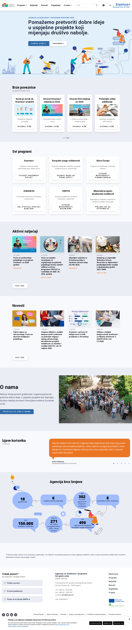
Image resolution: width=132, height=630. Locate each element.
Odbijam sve (107, 623)
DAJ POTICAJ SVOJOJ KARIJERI (29, 208)
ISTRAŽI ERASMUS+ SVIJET (29, 176)
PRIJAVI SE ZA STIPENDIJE (103, 208)
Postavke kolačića (95, 623)
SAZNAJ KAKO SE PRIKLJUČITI (66, 176)
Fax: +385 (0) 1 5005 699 (63, 592)
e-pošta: (64, 595)
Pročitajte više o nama (17, 412)
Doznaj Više (36, 126)
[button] (21, 5)
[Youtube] (7, 614)
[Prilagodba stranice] (103, 5)
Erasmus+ (58, 43)
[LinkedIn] (11, 614)
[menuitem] (33, 5)
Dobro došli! (38, 43)
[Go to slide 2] (117, 463)
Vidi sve (20, 286)
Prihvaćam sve (118, 623)
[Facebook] (3, 614)
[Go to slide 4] (125, 463)
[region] (66, 623)
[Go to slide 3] (121, 463)
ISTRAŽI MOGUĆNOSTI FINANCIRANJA (103, 175)
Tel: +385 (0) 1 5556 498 (63, 590)
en (110, 5)
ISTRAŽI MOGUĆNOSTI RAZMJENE (66, 207)
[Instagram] (15, 614)
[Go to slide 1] (114, 463)
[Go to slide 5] (129, 463)
